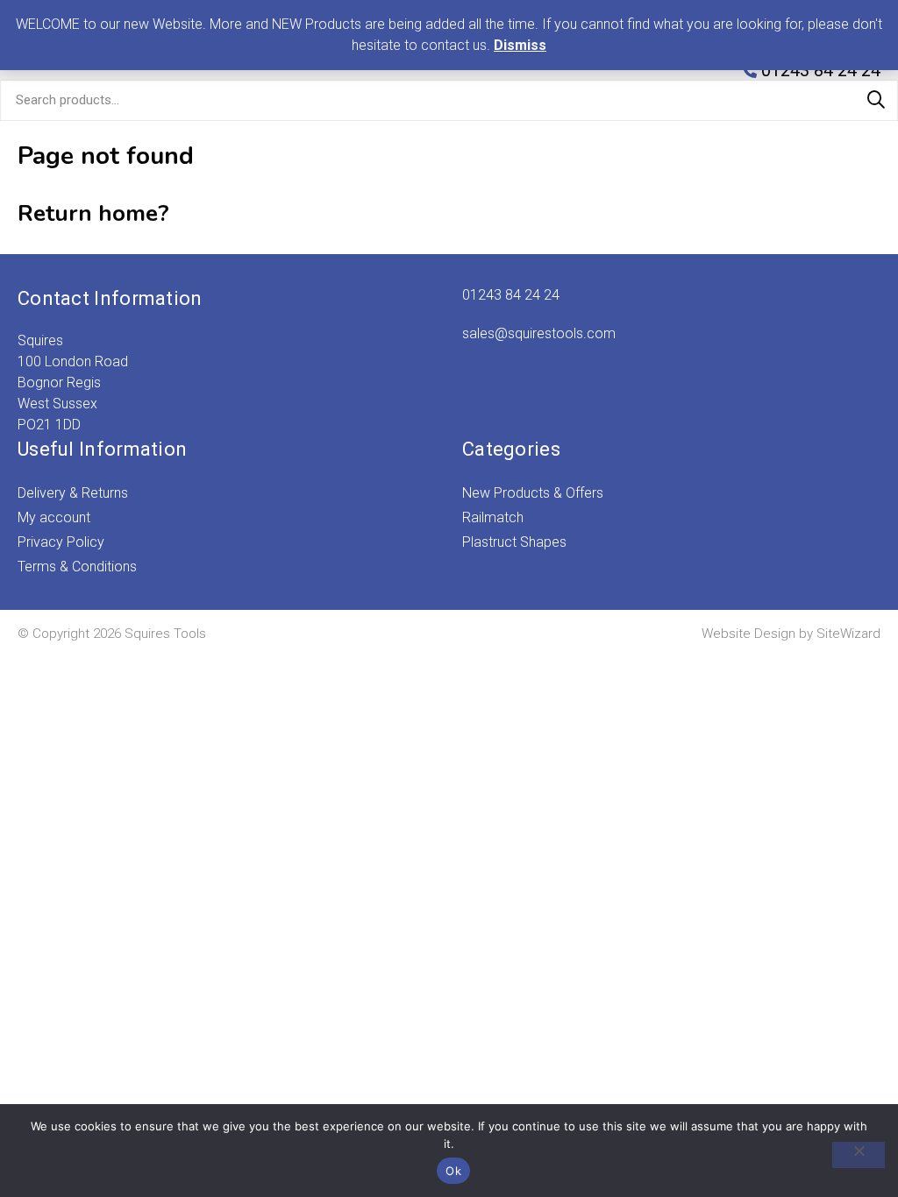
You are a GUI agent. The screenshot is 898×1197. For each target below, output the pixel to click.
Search (876, 100)
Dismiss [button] (520, 45)
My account (54, 517)
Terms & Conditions (77, 566)
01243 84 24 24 (510, 295)
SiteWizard (848, 633)
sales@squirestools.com (539, 333)
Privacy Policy (61, 542)
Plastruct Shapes (514, 542)
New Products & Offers (532, 493)
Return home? (93, 213)
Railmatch (493, 517)
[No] (858, 1155)
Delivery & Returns (73, 493)
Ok (453, 1171)
